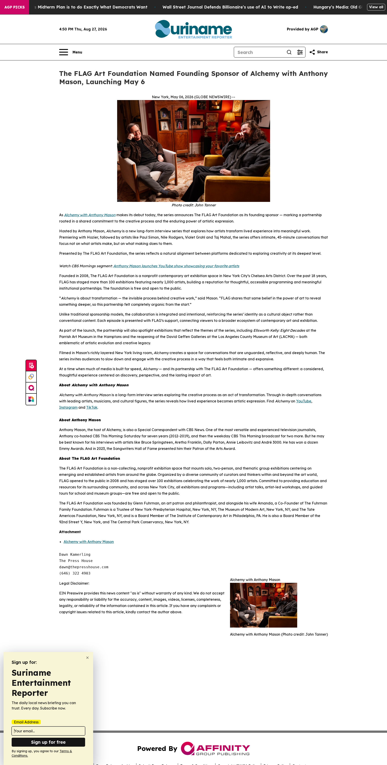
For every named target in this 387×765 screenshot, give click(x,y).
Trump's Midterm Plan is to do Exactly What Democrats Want (83, 7)
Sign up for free (48, 742)
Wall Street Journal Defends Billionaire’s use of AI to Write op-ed (230, 7)
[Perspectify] (31, 376)
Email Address (26, 722)
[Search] (289, 52)
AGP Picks (14, 7)
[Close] (87, 658)
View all (376, 7)
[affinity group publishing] (31, 388)
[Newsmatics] (31, 399)
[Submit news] (31, 365)
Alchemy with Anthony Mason (89, 541)
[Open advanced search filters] (300, 52)
